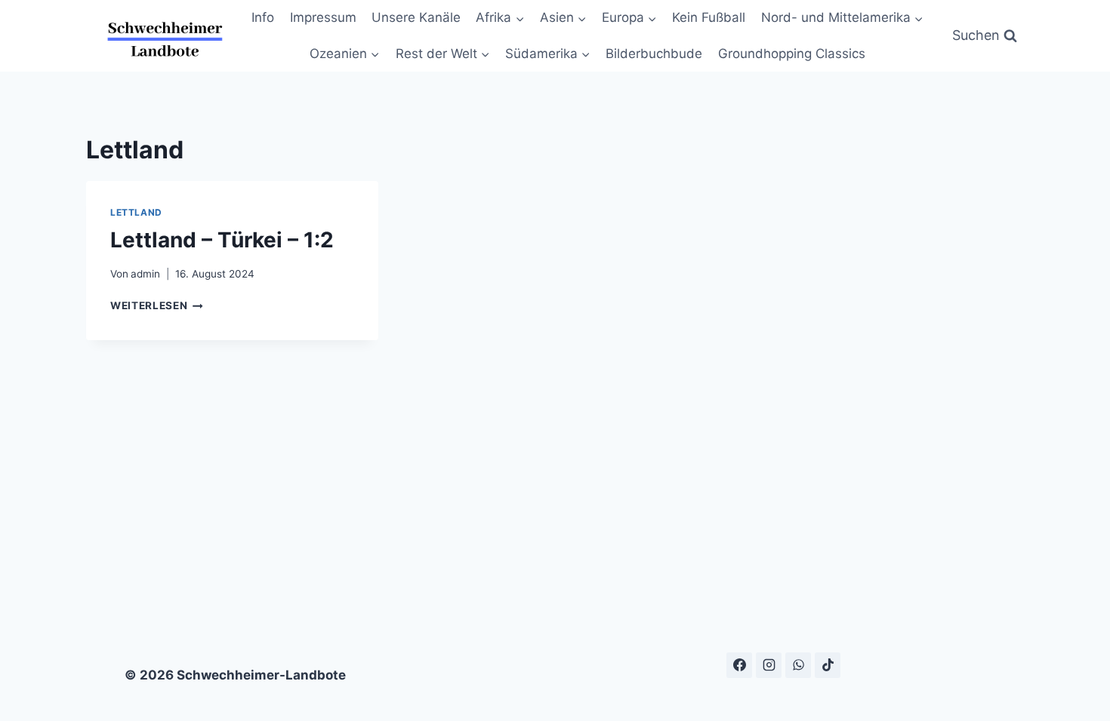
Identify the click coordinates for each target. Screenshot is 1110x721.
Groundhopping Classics (791, 53)
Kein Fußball (708, 17)
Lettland (136, 212)
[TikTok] (827, 665)
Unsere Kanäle (416, 17)
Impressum (323, 17)
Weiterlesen (156, 305)
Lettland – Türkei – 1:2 (222, 240)
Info (262, 17)
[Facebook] (739, 665)
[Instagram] (769, 665)
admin (145, 274)
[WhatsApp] (798, 665)
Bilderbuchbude (654, 53)
